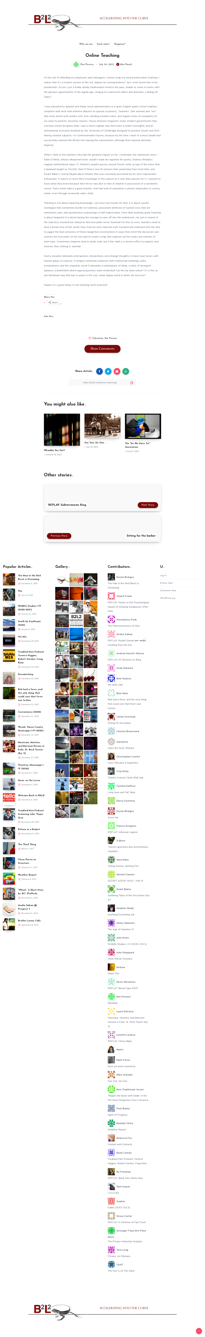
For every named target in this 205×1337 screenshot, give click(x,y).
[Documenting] (9, 678)
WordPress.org (167, 598)
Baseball (113, 1003)
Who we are (86, 44)
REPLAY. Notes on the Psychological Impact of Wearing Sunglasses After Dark (128, 607)
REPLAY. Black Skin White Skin (125, 1178)
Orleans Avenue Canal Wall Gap (125, 777)
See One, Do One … (95, 443)
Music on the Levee (29, 780)
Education (97, 338)
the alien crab (115, 684)
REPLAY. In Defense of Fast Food (127, 1222)
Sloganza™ (120, 44)
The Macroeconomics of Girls (124, 626)
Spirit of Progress (117, 1115)
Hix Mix (22, 637)
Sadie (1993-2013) (119, 1207)
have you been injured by (121, 1066)
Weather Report (27, 875)
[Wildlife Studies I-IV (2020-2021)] (9, 610)
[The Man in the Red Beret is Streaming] (9, 579)
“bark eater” (103, 44)
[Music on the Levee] (9, 784)
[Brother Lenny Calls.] (9, 924)
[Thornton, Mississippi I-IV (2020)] (9, 769)
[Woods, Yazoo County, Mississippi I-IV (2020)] (9, 731)
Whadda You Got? (54, 450)
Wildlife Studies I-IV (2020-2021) (127, 944)
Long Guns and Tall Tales (121, 792)
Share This (113, 973)
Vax (20, 591)
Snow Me (113, 817)
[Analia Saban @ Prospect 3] (9, 909)
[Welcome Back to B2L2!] (9, 799)
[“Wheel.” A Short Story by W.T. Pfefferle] (9, 894)
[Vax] (9, 595)
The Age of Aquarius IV (121, 929)
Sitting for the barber (119, 723)
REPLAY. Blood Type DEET (123, 988)
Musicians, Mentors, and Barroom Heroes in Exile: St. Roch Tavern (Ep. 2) (128, 1022)
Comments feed (168, 590)
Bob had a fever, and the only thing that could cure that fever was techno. (127, 704)
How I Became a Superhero (123, 762)
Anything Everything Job (121, 914)
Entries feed (166, 583)
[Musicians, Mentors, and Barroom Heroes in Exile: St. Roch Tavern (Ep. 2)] (9, 746)
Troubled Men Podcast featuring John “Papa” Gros (31, 814)
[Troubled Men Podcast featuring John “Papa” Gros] (9, 814)
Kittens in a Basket (29, 829)
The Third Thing (27, 844)
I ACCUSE (113, 1193)
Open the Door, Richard (121, 748)
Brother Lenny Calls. (29, 921)
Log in (163, 575)
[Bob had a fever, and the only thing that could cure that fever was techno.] (9, 693)
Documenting (25, 674)
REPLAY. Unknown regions (123, 832)
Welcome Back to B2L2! (31, 795)
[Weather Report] (9, 879)
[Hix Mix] (9, 640)
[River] (76, 634)
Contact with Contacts (120, 1144)
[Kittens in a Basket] (9, 833)
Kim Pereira (111, 338)
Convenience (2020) (29, 712)
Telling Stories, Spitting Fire (123, 866)
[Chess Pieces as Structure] (9, 863)
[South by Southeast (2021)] (9, 625)
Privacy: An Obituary (119, 1256)
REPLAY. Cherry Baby (120, 1041)
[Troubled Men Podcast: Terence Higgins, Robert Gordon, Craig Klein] (9, 656)
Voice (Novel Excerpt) (120, 958)
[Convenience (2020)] (9, 716)
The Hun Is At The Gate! (121, 1271)
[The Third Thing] (9, 848)
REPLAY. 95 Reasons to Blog (124, 659)
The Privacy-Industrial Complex (125, 1241)
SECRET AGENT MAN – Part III (125, 880)
